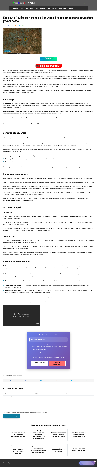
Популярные (62, 8)
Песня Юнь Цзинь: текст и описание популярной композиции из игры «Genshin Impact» (38, 434)
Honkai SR (42, 8)
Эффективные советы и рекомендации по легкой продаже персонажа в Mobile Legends (18, 449)
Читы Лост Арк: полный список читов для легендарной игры (79, 434)
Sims (48, 8)
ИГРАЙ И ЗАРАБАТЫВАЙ (57, 363)
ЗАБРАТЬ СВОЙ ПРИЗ (40, 362)
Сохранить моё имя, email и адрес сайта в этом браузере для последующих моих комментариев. (25, 412)
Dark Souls (15, 8)
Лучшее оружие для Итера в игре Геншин (79, 449)
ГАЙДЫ (31, 2)
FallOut (22, 8)
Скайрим (70, 8)
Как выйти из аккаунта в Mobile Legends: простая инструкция (58, 434)
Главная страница (7, 13)
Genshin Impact (30, 8)
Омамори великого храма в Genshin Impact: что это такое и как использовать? (38, 449)
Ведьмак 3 (54, 8)
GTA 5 (37, 8)
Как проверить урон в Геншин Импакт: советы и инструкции (18, 434)
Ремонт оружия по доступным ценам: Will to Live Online (58, 449)
